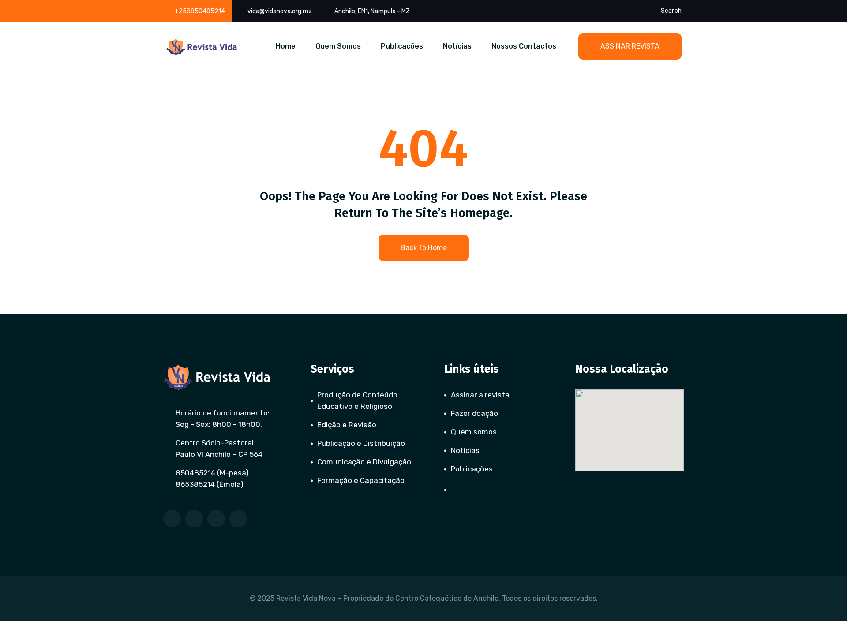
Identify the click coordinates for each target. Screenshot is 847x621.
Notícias (457, 46)
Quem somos (474, 431)
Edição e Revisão (346, 424)
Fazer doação (474, 413)
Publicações (402, 46)
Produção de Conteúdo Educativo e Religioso (357, 400)
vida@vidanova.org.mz (279, 11)
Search (671, 11)
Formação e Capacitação (361, 480)
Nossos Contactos (523, 46)
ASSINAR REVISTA (630, 46)
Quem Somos (338, 46)
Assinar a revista (480, 394)
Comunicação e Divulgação (364, 461)
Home (286, 46)
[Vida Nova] (202, 47)
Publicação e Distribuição (361, 443)
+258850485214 (200, 11)
